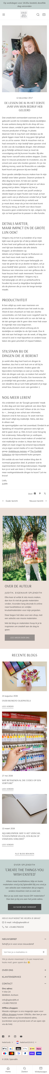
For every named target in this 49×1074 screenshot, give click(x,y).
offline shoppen (9, 1014)
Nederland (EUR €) (27, 1042)
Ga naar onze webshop (24, 907)
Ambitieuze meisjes (17, 451)
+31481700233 (16, 927)
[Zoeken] (38, 15)
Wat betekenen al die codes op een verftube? (21, 781)
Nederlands (6, 1042)
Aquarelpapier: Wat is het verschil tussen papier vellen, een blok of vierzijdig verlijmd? (21, 836)
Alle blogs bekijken (24, 853)
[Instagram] (15, 1036)
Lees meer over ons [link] (19, 637)
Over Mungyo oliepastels (16, 700)
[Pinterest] (9, 1036)
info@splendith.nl (20, 922)
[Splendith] (23, 14)
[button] (44, 15)
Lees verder (7, 706)
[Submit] (43, 952)
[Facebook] (3, 1036)
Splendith (13, 1059)
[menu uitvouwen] (3, 14)
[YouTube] (21, 1036)
